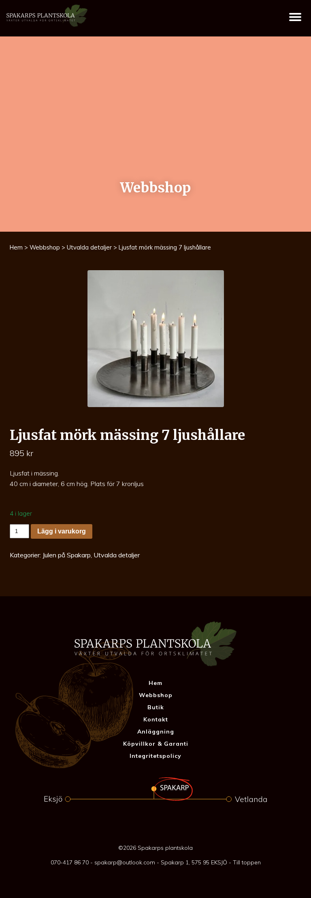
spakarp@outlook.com (124, 862)
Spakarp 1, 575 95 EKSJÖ (194, 862)
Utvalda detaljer (89, 247)
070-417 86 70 (70, 862)
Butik (155, 707)
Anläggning (155, 731)
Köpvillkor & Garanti (155, 743)
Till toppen (247, 862)
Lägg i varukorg (61, 531)
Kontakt (155, 719)
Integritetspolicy (155, 755)
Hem (16, 247)
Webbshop (45, 247)
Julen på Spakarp (67, 555)
